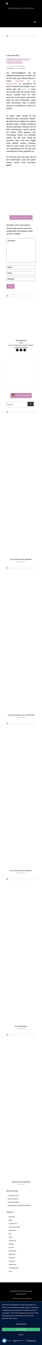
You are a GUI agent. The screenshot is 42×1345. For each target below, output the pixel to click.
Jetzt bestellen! (21, 561)
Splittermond (12, 1264)
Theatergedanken (14, 1268)
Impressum (16, 1298)
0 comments (10, 68)
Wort (23, 68)
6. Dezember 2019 (12, 55)
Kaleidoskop (12, 1240)
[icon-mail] (18, 350)
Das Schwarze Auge (14, 1227)
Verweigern (21, 1324)
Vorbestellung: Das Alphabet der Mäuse (19, 1205)
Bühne (10, 1220)
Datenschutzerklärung (25, 1298)
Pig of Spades (13, 1251)
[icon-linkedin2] (24, 350)
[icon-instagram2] (21, 350)
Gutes (10, 1237)
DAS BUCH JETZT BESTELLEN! (21, 217)
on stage (11, 1247)
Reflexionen (12, 1254)
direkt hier (26, 89)
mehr (21, 1335)
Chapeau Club (13, 1223)
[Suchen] (31, 404)
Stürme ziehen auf (13, 1199)
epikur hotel (12, 1230)
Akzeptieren (21, 1329)
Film (10, 1234)
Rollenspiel (12, 1257)
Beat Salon (12, 1217)
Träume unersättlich (13, 1202)
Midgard (11, 1244)
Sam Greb (11, 1261)
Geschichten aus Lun (13, 1195)
